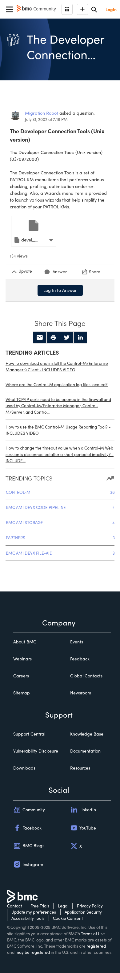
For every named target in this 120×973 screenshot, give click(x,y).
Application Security (83, 912)
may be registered (32, 952)
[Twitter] (66, 338)
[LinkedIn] (80, 338)
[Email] (39, 338)
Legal (63, 906)
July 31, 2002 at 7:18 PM (46, 119)
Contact (14, 906)
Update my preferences (33, 912)
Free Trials (39, 906)
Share (94, 272)
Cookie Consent (68, 918)
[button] (51, 239)
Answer (60, 272)
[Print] (53, 338)
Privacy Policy (90, 906)
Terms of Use (93, 934)
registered (96, 946)
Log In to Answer (60, 290)
